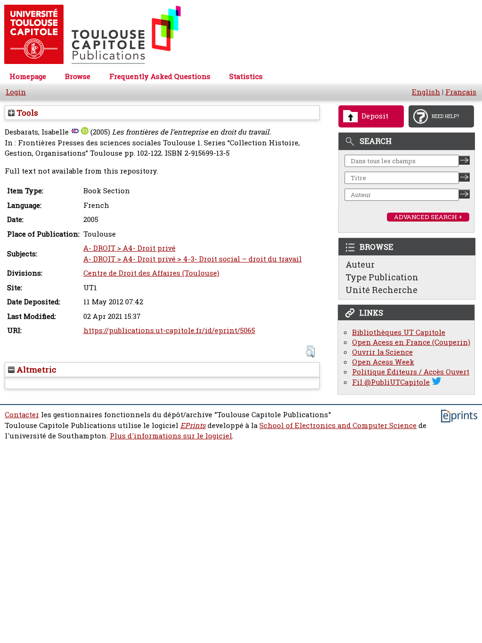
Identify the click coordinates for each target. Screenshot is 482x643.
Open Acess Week (383, 362)
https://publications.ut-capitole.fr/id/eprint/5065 (169, 330)
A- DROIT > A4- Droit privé (129, 248)
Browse (77, 76)
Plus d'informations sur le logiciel (171, 436)
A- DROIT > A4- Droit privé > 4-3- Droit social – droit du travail (192, 259)
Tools (26, 112)
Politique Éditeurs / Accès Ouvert (410, 372)
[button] (310, 351)
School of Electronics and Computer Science (338, 425)
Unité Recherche (381, 289)
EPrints (193, 425)
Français (460, 92)
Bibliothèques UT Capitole (398, 332)
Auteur (360, 264)
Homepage (27, 76)
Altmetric (35, 369)
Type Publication (381, 277)
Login (16, 92)
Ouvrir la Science (382, 352)
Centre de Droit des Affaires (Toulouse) (151, 273)
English (426, 92)
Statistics (246, 76)
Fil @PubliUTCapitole (391, 382)
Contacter (22, 415)
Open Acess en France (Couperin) (411, 342)
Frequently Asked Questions (159, 76)
